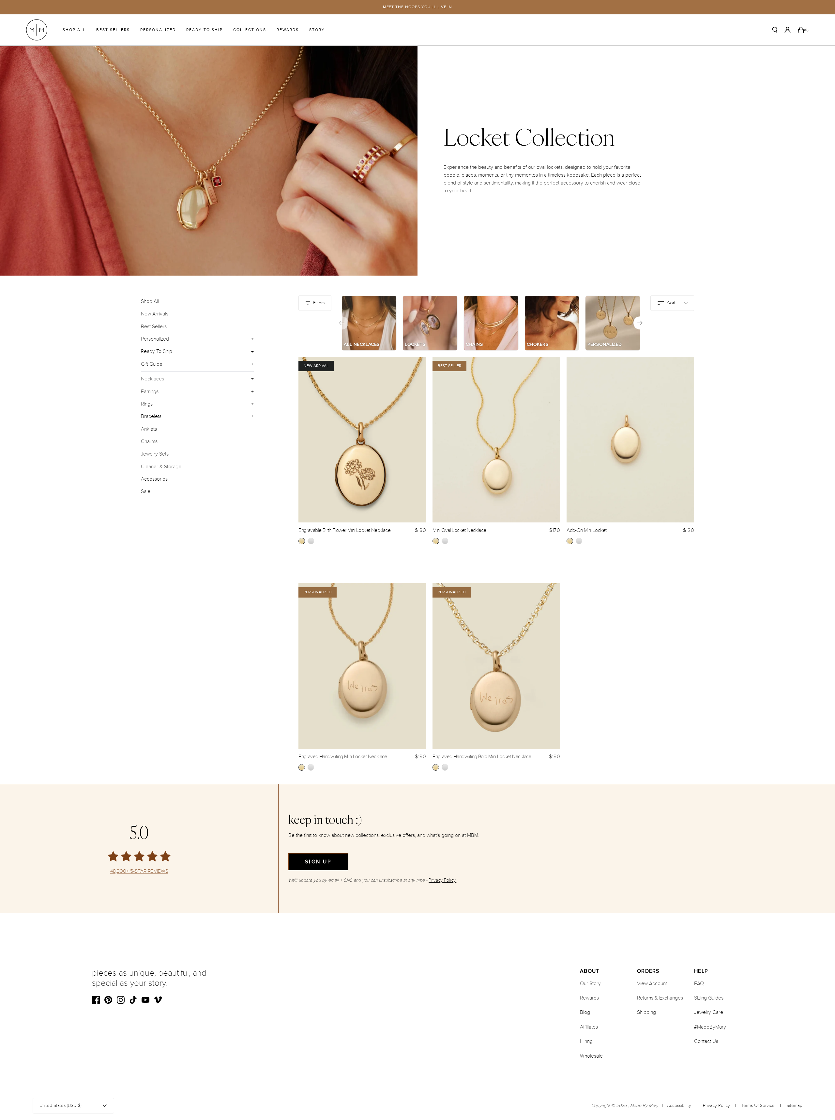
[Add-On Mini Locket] (630, 440)
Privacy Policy (716, 1105)
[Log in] (787, 30)
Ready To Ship (204, 29)
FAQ (699, 983)
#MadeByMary (710, 1027)
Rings (147, 404)
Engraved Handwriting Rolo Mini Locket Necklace (482, 757)
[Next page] (639, 322)
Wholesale (591, 1056)
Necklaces (152, 379)
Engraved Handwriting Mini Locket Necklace (342, 757)
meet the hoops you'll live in (417, 7)
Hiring (586, 1041)
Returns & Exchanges (660, 998)
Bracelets (151, 416)
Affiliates (589, 1027)
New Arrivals (154, 314)
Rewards (288, 29)
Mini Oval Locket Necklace (459, 530)
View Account (652, 983)
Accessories (154, 479)
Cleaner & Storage (161, 467)
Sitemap (794, 1105)
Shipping (646, 1012)
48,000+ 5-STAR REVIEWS (139, 871)
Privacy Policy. (442, 880)
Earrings (150, 391)
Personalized (158, 29)
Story (317, 29)
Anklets (149, 429)
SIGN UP (318, 861)
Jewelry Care (708, 1012)
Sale (145, 491)
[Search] (775, 30)
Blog (585, 1012)
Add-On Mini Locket (586, 530)
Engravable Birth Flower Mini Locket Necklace (344, 530)
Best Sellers (113, 29)
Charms (149, 441)
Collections (249, 29)
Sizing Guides (708, 998)
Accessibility (679, 1105)
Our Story (590, 983)
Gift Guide (151, 364)
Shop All (74, 29)
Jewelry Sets (155, 454)
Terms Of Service (758, 1105)
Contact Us (706, 1041)
